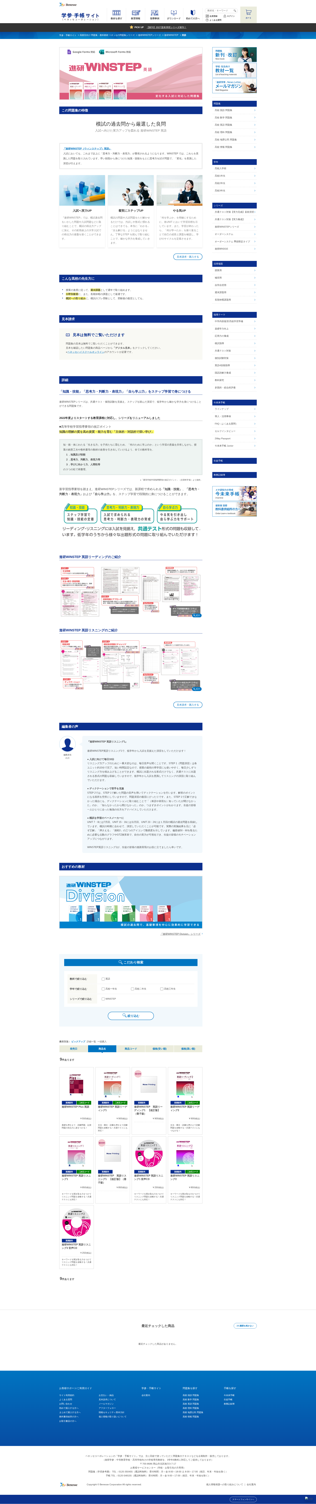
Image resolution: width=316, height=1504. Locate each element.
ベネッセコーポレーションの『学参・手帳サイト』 (111, 1456)
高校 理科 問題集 (191, 1408)
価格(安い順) (160, 1048)
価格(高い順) (188, 1048)
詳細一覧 (91, 1041)
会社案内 (146, 1395)
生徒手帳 (228, 1399)
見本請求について (107, 1399)
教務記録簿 (229, 1404)
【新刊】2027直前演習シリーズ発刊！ (166, 27)
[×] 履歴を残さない (245, 1326)
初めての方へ (193, 18)
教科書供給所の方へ (69, 1416)
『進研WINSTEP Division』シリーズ (180, 934)
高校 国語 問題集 (191, 1395)
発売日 (73, 1048)
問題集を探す (190, 1388)
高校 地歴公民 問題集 (193, 1412)
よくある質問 (215, 20)
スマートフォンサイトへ (243, 1499)
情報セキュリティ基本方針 (111, 1412)
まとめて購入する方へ (70, 1412)
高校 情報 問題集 (191, 1416)
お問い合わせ (65, 1404)
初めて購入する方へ (69, 1408)
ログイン (231, 16)
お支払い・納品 (106, 1395)
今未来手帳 (229, 1395)
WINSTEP (110, 998)
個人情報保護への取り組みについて (224, 1484)
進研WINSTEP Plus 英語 (75, 1106)
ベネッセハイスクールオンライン (85, 352)
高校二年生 (140, 988)
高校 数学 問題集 (191, 1399)
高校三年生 (170, 988)
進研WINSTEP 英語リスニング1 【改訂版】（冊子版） (112, 1179)
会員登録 (213, 16)
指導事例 (154, 18)
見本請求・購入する (188, 256)
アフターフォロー (107, 1408)
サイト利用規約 (66, 1395)
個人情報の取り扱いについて (113, 1416)
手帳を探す (230, 1388)
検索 (234, 10)
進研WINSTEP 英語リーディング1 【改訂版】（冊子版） (148, 1110)
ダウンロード (174, 18)
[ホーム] (67, 35)
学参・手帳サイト (151, 1388)
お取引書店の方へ (67, 1421)
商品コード (131, 1048)
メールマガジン (106, 1404)
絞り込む (133, 1016)
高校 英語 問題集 (191, 1404)
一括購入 (102, 1041)
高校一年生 (111, 988)
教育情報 (135, 18)
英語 (107, 978)
